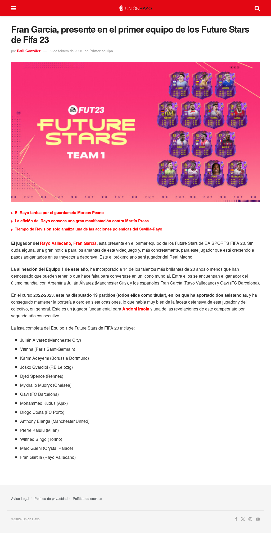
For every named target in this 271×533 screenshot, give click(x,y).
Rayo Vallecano (55, 243)
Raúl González (29, 50)
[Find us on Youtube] (258, 519)
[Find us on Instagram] (250, 519)
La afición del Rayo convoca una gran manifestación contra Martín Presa (82, 221)
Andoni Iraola (135, 309)
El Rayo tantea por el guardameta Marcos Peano (59, 212)
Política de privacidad (50, 498)
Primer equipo (101, 50)
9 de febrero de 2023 (66, 50)
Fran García (85, 243)
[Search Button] (257, 8)
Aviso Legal (20, 498)
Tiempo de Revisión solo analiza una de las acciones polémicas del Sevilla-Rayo (88, 229)
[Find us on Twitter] (243, 519)
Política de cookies (87, 498)
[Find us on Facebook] (236, 519)
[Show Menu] (13, 8)
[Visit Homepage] (135, 8)
